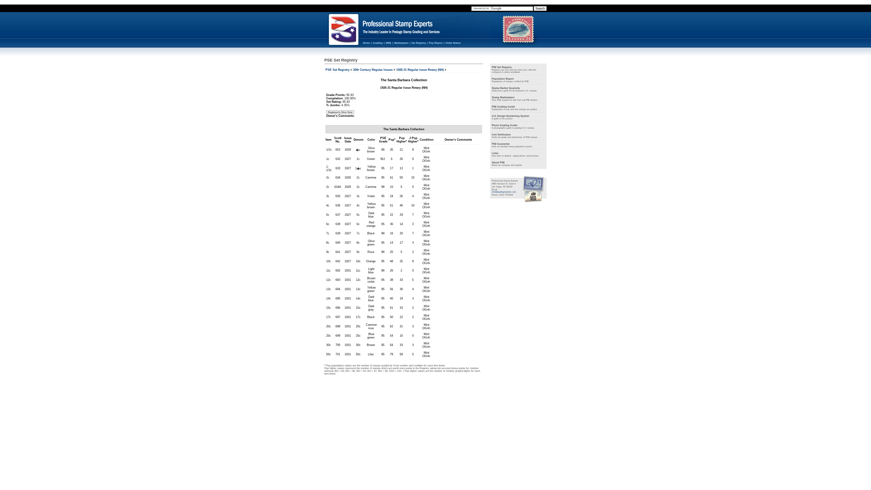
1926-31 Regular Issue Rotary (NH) (420, 69)
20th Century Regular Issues (373, 69)
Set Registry (418, 43)
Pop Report (436, 43)
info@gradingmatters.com (504, 192)
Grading (378, 43)
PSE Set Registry (337, 69)
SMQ (388, 43)
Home (366, 43)
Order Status (453, 43)
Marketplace (401, 43)
